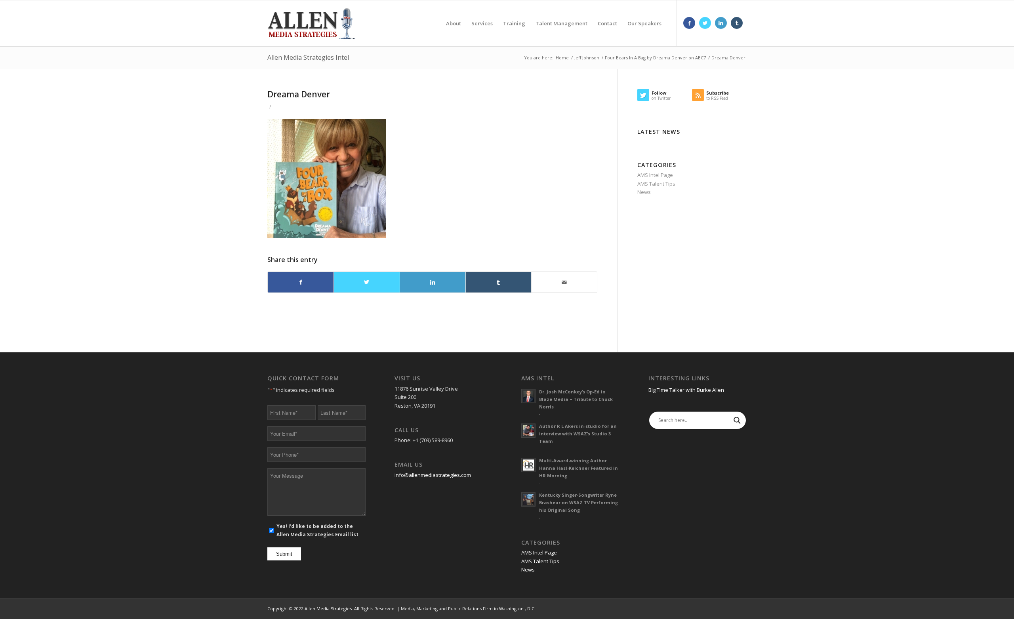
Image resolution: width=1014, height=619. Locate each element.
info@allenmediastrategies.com (433, 474)
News (644, 192)
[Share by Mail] (564, 282)
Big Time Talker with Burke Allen (686, 389)
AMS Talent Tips (656, 183)
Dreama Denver (298, 94)
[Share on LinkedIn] (432, 282)
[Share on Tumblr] (498, 282)
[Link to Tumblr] (737, 23)
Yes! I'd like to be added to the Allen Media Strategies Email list (317, 530)
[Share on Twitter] (366, 282)
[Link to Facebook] (689, 23)
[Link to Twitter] (705, 23)
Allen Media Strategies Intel (308, 57)
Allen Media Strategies (328, 608)
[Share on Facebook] (301, 282)
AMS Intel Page (655, 174)
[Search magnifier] (737, 420)
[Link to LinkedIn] (721, 23)
